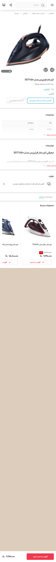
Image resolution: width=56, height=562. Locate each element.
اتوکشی (25, 13)
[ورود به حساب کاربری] (11, 5)
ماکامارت (51, 13)
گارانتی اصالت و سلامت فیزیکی (40, 100)
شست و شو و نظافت (38, 13)
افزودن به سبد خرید (40, 556)
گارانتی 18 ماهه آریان (16, 100)
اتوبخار (16, 13)
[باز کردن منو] (51, 5)
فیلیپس (46, 89)
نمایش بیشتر (51, 134)
